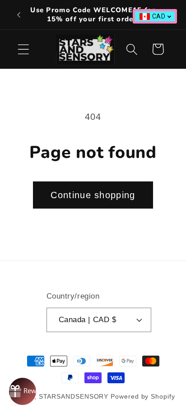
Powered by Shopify (143, 396)
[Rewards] (22, 391)
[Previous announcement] (19, 15)
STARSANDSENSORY (74, 396)
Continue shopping (93, 195)
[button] (23, 49)
